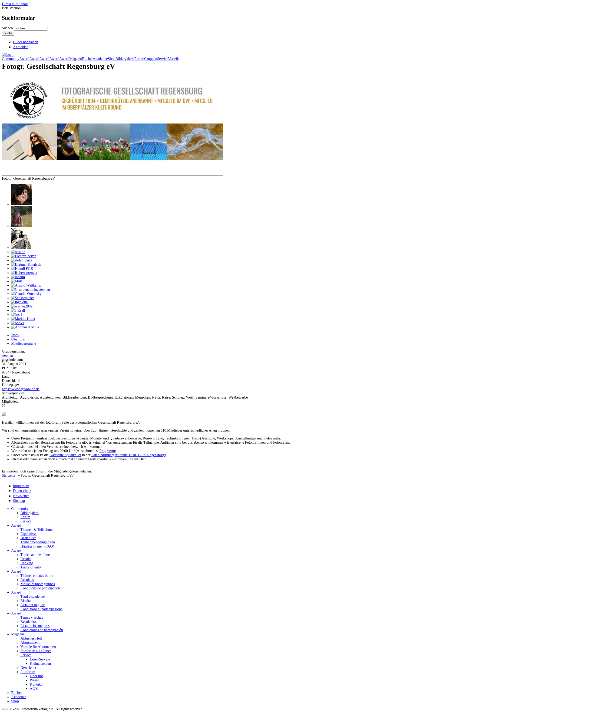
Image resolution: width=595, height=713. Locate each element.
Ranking (26, 563)
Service (162, 59)
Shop (112, 59)
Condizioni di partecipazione (41, 609)
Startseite (8, 475)
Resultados (28, 622)
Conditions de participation (40, 588)
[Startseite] (7, 55)
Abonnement (30, 642)
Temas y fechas (31, 617)
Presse (34, 680)
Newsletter (21, 496)
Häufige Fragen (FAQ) (37, 546)
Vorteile (173, 59)
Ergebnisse (28, 534)
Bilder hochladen (25, 42)
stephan (7, 355)
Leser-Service (40, 659)
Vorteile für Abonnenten (38, 647)
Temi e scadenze (32, 596)
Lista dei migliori (32, 605)
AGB (34, 688)
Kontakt (36, 684)
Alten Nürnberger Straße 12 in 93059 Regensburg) (128, 455)
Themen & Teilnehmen (37, 529)
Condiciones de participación (41, 630)
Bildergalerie (125, 59)
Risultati (26, 601)
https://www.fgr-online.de (21, 389)
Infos (15, 335)
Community (10, 59)
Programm (107, 451)
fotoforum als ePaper (35, 651)
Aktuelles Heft (31, 638)
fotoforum (27, 672)
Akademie (100, 59)
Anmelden (20, 47)
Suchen (8, 28)
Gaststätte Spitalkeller (65, 455)
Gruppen (150, 59)
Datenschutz (22, 491)
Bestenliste (28, 538)
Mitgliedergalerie (23, 343)
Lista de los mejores (35, 626)
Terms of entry (31, 567)
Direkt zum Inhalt (15, 4)
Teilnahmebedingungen (37, 542)
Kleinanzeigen (40, 663)
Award (24, 59)
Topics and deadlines (35, 555)
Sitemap (19, 501)
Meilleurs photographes (37, 584)
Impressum (21, 486)
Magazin (75, 59)
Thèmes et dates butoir (36, 576)
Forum (139, 59)
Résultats (27, 580)
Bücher (87, 59)
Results (25, 559)
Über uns (18, 339)
